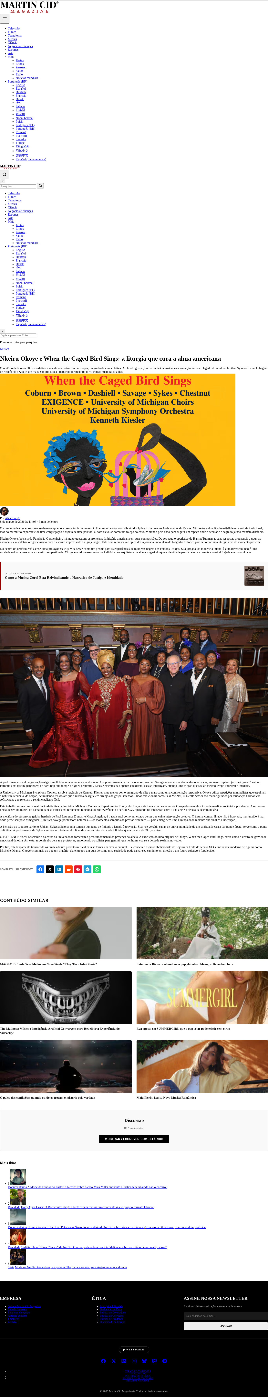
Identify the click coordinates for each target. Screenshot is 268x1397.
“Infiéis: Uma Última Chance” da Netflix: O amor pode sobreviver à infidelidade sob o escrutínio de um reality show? (94, 1247)
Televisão (14, 28)
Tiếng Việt (22, 146)
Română (21, 132)
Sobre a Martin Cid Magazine (24, 1306)
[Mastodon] (154, 1361)
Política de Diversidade (113, 1312)
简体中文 (22, 150)
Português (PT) (25, 125)
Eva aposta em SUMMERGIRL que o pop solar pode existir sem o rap (183, 1028)
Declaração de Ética (111, 1309)
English (20, 85)
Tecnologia (15, 35)
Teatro (20, 60)
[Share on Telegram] (87, 869)
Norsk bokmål (24, 118)
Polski (19, 121)
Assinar (226, 1326)
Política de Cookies (138, 1376)
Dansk (20, 99)
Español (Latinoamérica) (31, 159)
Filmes (12, 32)
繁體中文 (22, 155)
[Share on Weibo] (78, 869)
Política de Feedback (111, 1318)
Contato (12, 1322)
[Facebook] (103, 1361)
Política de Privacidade (138, 1378)
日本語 (20, 110)
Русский (21, 135)
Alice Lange (12, 518)
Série (11, 1267)
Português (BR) (17, 81)
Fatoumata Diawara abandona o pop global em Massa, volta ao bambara (185, 964)
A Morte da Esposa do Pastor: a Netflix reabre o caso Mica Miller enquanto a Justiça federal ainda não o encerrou (97, 1187)
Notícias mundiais (27, 78)
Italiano (20, 106)
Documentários (17, 1187)
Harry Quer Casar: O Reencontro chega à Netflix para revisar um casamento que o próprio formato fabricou (87, 1207)
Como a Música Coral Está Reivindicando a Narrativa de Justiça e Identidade (64, 578)
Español (21, 88)
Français (21, 95)
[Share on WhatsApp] (97, 869)
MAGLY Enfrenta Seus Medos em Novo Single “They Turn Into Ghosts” (48, 964)
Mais (11, 56)
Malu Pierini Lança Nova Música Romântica (166, 1097)
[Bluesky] (144, 1361)
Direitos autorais (137, 1381)
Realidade (14, 1207)
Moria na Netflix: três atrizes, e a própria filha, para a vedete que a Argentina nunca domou (71, 1267)
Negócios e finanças (20, 46)
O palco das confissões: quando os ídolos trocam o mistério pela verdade (47, 1097)
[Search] (4, 174)
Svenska (21, 139)
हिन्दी (18, 102)
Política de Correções (111, 1315)
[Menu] (4, 19)
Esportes (13, 49)
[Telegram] (164, 1361)
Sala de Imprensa (17, 1309)
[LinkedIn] (123, 1361)
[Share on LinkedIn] (59, 869)
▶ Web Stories (134, 1349)
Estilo (19, 74)
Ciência (12, 42)
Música (12, 39)
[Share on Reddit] (69, 869)
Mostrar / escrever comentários (134, 1139)
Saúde (19, 71)
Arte (10, 53)
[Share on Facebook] (40, 869)
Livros (20, 63)
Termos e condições (138, 1371)
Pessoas (20, 67)
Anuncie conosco (17, 1315)
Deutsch (21, 92)
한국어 (20, 114)
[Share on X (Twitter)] (50, 869)
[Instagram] (134, 1361)
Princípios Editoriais (111, 1306)
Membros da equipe (19, 1312)
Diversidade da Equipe (112, 1322)
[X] (113, 1361)
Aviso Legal (138, 1373)
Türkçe (20, 142)
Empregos (13, 1318)
